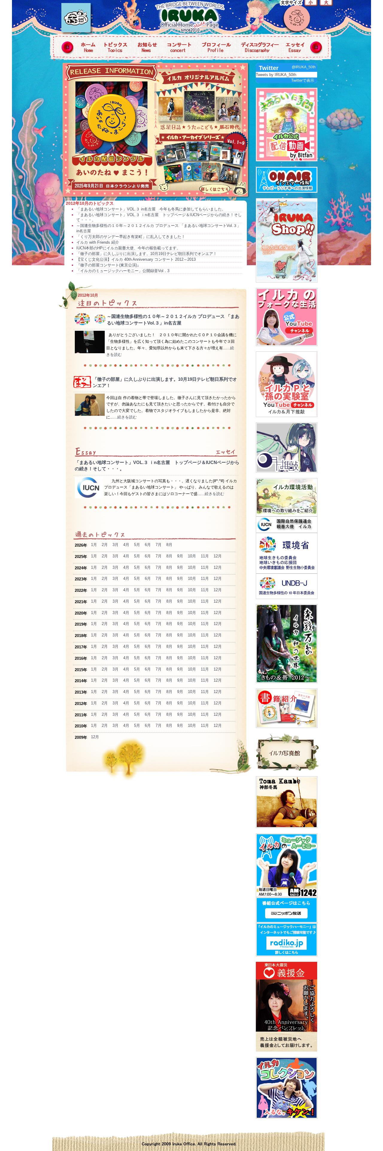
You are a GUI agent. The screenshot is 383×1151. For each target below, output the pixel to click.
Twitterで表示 (302, 80)
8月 (169, 544)
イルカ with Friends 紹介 (97, 242)
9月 (180, 556)
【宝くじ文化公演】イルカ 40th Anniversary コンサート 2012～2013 (136, 259)
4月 (126, 544)
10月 (192, 556)
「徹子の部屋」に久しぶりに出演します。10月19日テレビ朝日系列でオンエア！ (146, 253)
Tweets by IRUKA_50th (276, 74)
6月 (148, 544)
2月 (105, 544)
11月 (205, 556)
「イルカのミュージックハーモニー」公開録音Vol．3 (122, 271)
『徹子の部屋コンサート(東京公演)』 (108, 265)
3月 (115, 544)
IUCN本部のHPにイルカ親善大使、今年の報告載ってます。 (128, 248)
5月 (137, 544)
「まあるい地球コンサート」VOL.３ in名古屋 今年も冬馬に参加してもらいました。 (151, 209)
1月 (94, 544)
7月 (159, 544)
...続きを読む (125, 417)
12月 (218, 556)
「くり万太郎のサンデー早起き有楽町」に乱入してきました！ (130, 236)
